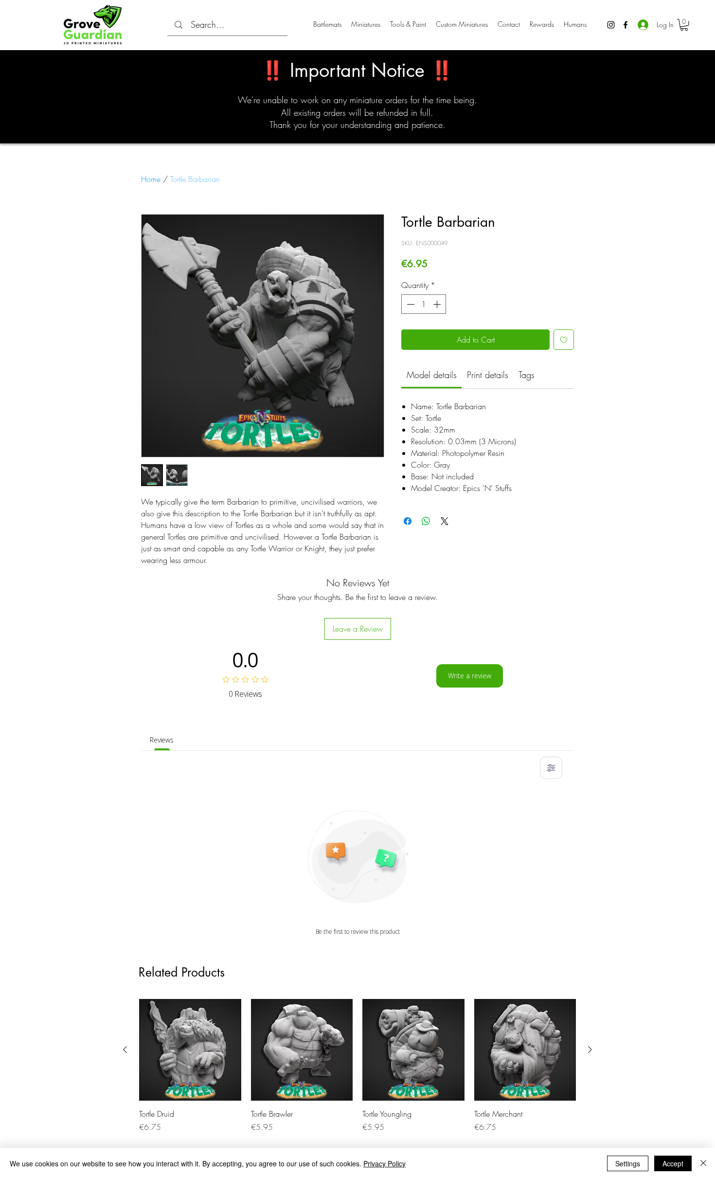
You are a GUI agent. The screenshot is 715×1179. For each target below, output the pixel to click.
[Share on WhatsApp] (426, 521)
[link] (432, 375)
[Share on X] (444, 521)
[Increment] (438, 304)
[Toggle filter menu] (551, 768)
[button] (684, 25)
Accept (672, 1163)
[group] (357, 1066)
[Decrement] (409, 304)
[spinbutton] (423, 304)
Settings (627, 1163)
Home (151, 179)
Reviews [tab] (162, 739)
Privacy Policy (384, 1163)
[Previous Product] (125, 1049)
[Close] (703, 1163)
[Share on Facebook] (407, 521)
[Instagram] (611, 25)
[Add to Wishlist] (564, 339)
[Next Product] (590, 1049)
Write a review (469, 675)
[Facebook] (625, 25)
